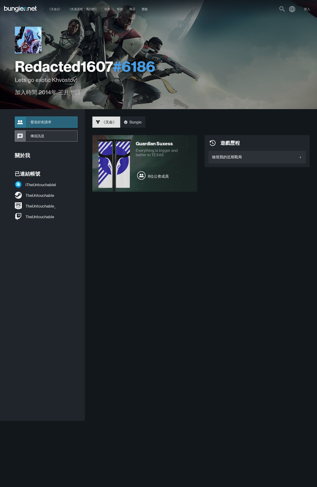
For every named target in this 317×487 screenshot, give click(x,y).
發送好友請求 (40, 122)
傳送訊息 (37, 136)
